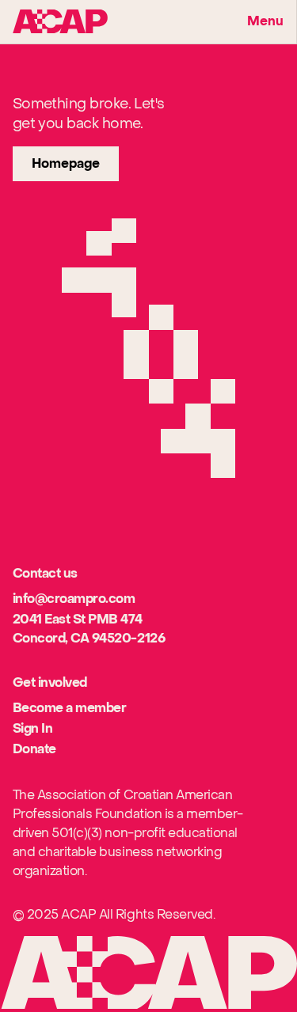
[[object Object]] (60, 22)
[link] (66, 163)
